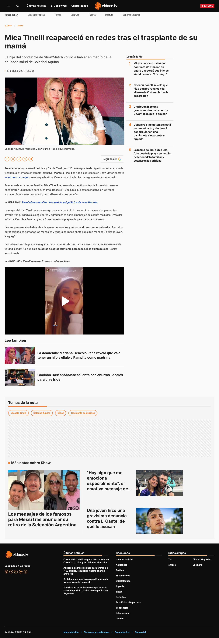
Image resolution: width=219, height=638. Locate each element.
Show (20, 25)
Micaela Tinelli (18, 413)
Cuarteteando (79, 5)
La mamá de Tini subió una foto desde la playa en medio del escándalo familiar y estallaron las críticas (152, 155)
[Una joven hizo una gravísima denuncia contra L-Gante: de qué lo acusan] (159, 521)
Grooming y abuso (36, 15)
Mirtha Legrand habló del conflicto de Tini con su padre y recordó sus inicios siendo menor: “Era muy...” (151, 69)
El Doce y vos (59, 5)
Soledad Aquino (41, 413)
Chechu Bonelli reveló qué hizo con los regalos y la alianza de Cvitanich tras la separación (151, 90)
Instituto (109, 15)
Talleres (92, 15)
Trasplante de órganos (83, 413)
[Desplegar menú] (6, 6)
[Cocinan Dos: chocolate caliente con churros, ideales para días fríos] (20, 377)
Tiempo (57, 15)
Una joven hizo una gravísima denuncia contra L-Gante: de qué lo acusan (151, 110)
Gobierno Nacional (131, 15)
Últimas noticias (36, 5)
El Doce (8, 25)
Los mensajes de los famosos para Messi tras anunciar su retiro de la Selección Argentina (42, 519)
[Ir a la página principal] (106, 6)
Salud (61, 413)
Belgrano (75, 15)
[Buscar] (18, 6)
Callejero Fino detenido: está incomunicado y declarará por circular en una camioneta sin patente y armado (152, 132)
